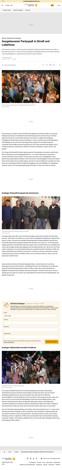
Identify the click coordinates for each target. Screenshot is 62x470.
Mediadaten (57, 462)
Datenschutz (49, 462)
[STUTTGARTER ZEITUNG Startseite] (31, 5)
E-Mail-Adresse (7, 333)
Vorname (6, 319)
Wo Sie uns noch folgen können (51, 458)
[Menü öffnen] (2, 5)
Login (59, 5)
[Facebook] (36, 458)
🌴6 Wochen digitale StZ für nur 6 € (31, 1)
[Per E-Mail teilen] (50, 64)
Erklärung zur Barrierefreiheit (27, 464)
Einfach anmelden (51, 341)
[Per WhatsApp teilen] (54, 64)
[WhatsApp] (30, 458)
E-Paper (8, 5)
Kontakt (45, 464)
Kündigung (39, 464)
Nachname (6, 326)
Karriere (39, 462)
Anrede (5, 312)
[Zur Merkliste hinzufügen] (59, 64)
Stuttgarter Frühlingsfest (18, 10)
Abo (52, 5)
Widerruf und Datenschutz (9, 342)
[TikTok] (33, 458)
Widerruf (58, 464)
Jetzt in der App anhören (10, 65)
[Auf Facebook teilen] (46, 64)
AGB (43, 462)
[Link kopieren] (43, 64)
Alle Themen (27, 10)
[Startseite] (4, 452)
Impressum (51, 464)
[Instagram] (27, 458)
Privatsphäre (32, 462)
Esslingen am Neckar (7, 10)
